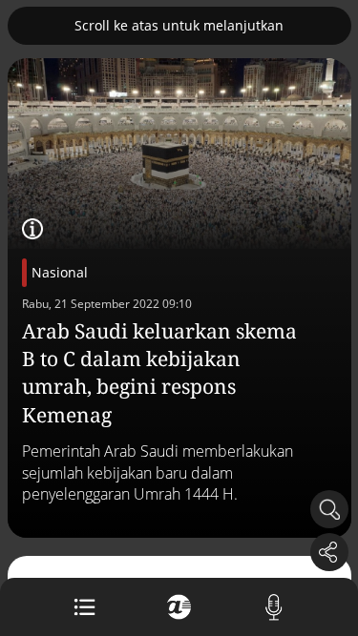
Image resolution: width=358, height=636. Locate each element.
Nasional (60, 272)
